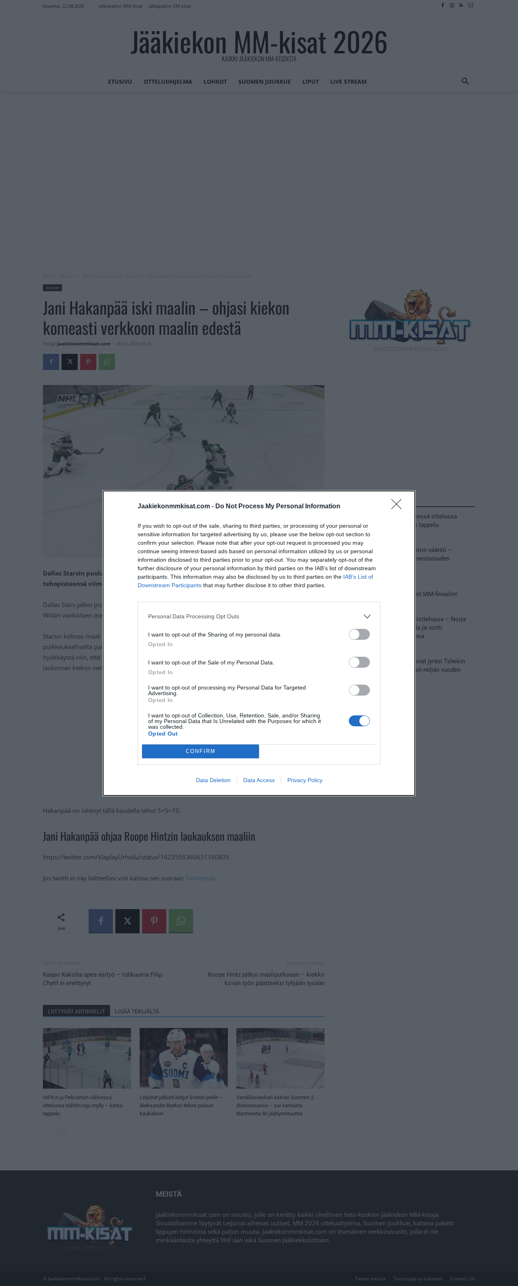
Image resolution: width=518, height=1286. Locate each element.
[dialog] (259, 643)
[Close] (399, 506)
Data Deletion (213, 780)
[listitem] (259, 616)
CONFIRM (201, 751)
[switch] (359, 634)
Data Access (259, 780)
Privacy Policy (305, 780)
